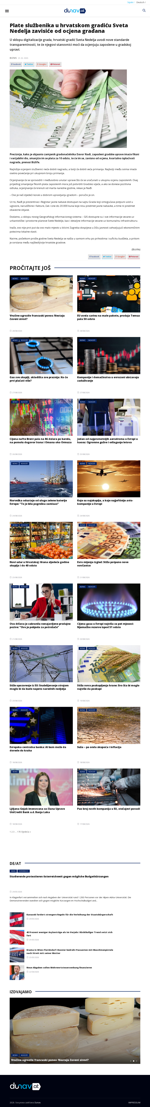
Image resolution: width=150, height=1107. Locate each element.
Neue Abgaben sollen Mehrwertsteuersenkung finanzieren (59, 967)
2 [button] (133, 1060)
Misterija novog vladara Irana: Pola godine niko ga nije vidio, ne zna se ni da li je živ (67, 1058)
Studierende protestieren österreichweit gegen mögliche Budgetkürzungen (59, 876)
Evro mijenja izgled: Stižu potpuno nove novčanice (102, 563)
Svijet (25, 1052)
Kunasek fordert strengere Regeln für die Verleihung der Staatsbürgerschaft (70, 914)
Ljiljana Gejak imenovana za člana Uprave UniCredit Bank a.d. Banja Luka (37, 810)
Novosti (24, 279)
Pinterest (56, 64)
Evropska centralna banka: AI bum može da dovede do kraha (38, 748)
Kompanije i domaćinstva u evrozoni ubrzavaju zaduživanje (108, 378)
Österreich (23, 871)
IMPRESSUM (134, 1102)
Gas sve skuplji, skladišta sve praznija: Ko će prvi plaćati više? (39, 378)
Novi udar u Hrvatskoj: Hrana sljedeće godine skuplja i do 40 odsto (39, 563)
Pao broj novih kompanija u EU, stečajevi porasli (108, 808)
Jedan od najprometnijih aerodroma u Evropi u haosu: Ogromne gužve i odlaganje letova (107, 440)
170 (19, 831)
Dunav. (37, 1102)
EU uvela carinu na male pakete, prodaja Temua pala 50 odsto (108, 317)
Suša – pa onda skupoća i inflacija (99, 747)
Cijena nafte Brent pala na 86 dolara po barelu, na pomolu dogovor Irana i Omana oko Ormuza (40, 440)
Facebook (16, 64)
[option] (75, 1031)
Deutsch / (141, 2)
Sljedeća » (26, 831)
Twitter (29, 64)
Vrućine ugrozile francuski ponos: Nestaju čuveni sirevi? (37, 317)
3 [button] (136, 1060)
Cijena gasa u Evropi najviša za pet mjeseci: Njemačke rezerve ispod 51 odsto (105, 625)
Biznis (13, 57)
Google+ (43, 64)
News (13, 871)
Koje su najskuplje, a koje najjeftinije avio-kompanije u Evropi (105, 502)
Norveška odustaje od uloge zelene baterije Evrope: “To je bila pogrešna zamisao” (38, 502)
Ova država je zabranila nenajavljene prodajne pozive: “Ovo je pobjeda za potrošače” (40, 625)
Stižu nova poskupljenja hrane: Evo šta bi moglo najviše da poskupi (108, 687)
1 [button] (130, 1060)
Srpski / (130, 2)
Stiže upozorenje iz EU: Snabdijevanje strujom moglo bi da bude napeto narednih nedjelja (39, 687)
